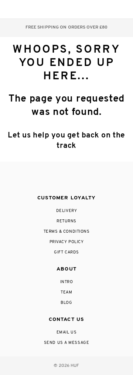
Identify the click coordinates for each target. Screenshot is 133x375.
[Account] (92, 9)
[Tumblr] (80, 178)
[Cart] (106, 9)
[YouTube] (95, 178)
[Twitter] (66, 178)
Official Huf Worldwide (22, 9)
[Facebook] (50, 178)
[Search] (77, 9)
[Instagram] (35, 178)
